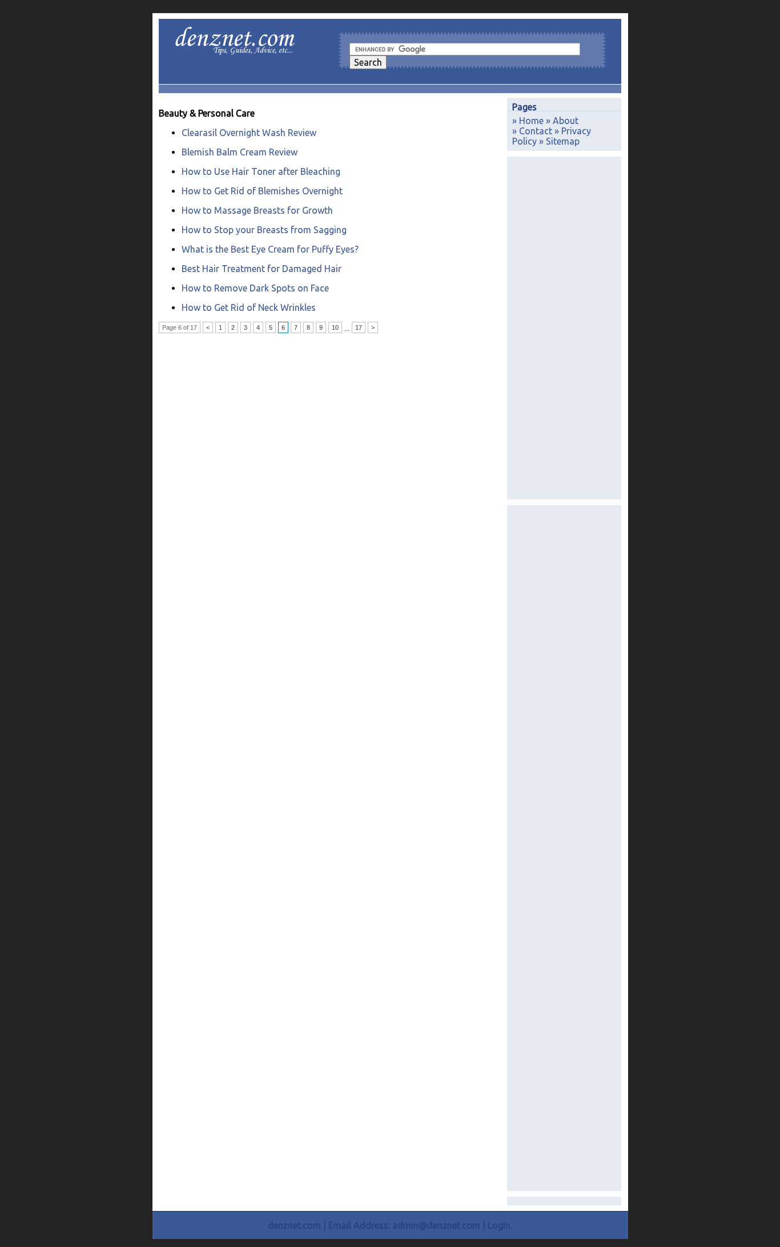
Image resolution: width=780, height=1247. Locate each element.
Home (531, 120)
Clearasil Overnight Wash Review (249, 132)
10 (335, 327)
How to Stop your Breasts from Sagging (264, 230)
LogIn (499, 1225)
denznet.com (294, 1225)
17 (358, 327)
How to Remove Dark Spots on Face (255, 288)
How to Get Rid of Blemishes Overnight (262, 191)
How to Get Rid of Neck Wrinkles (249, 307)
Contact (535, 131)
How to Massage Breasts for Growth (257, 210)
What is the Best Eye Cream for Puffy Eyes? (270, 249)
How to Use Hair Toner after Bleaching (261, 171)
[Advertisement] (564, 328)
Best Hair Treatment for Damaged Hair (261, 268)
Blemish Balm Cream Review (239, 152)
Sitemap (563, 141)
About (565, 120)
